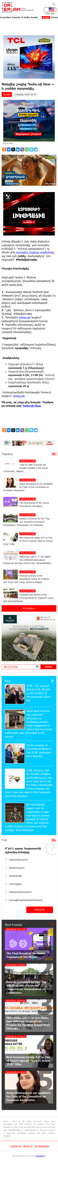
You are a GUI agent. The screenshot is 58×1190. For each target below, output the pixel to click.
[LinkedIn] (18, 149)
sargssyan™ (41, 1156)
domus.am (25, 317)
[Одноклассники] (4, 149)
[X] (13, 149)
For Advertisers (42, 1146)
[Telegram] (36, 149)
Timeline (7, 454)
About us (27, 1146)
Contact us (15, 1146)
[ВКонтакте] (9, 149)
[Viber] (22, 149)
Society (6, 94)
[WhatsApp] (27, 149)
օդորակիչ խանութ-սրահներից (35, 252)
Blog (8, 680)
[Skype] (31, 149)
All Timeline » (29, 608)
